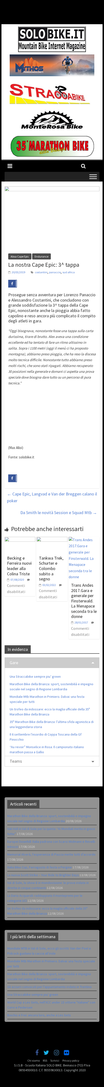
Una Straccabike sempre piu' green (32, 994)
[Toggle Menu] (93, 176)
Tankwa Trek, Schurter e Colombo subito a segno (51, 568)
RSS (45, 1060)
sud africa (68, 272)
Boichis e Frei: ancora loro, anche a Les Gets (39, 1015)
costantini (41, 272)
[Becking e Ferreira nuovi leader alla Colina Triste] (20, 539)
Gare (14, 662)
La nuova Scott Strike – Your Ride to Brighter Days (43, 875)
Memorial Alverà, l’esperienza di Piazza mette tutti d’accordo (51, 854)
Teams (16, 761)
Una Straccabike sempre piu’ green (35, 676)
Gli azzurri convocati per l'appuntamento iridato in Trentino (49, 987)
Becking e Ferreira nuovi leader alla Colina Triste (19, 566)
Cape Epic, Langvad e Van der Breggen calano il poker (52, 497)
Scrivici (54, 1060)
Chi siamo (33, 1060)
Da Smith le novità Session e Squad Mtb (58, 512)
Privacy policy (70, 1060)
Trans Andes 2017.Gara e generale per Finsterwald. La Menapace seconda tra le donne (84, 600)
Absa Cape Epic (20, 256)
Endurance (41, 256)
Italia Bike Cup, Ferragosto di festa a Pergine (39, 867)
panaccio (55, 272)
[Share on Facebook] (12, 284)
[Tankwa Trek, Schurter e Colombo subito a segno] (52, 539)
